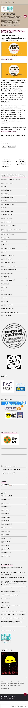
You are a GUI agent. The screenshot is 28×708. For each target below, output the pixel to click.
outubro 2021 (6, 531)
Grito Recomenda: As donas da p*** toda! (12, 588)
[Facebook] (2, 2)
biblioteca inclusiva (8, 204)
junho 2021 (6, 534)
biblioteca (4, 30)
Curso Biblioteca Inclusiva (8, 131)
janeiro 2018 (6, 556)
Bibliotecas (6, 207)
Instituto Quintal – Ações (9, 280)
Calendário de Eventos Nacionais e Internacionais (11, 229)
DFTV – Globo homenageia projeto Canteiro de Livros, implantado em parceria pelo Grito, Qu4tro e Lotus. (14, 582)
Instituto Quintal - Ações (17, 31)
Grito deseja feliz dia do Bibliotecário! (11, 621)
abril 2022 (6, 513)
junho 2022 (6, 510)
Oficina (11, 32)
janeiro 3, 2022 (8, 59)
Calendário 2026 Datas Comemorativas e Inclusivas (11, 567)
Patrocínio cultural (8, 305)
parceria (5, 301)
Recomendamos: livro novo (10, 312)
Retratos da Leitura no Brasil (12, 469)
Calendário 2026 (7, 222)
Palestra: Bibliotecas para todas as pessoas (13, 614)
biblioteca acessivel (15, 30)
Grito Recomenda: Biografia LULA (10, 591)
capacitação (5, 31)
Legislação (4, 32)
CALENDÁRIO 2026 (8, 215)
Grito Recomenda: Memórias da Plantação (12, 618)
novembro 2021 (7, 527)
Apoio (4, 186)
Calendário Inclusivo (8, 234)
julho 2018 (6, 545)
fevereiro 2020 (7, 538)
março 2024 (6, 499)
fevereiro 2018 (7, 552)
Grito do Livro (8, 14)
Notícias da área (7, 294)
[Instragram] (6, 2)
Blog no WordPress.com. (7, 698)
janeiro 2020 (6, 542)
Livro (4, 290)
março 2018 (6, 549)
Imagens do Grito (7, 273)
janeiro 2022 (6, 520)
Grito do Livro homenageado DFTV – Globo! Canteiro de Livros (13, 573)
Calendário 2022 (7, 218)
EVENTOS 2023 (5, 598)
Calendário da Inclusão (9, 225)
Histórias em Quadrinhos (9, 269)
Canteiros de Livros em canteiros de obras (12, 577)
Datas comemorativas (9, 248)
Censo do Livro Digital (10, 473)
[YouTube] (9, 2)
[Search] (13, 2)
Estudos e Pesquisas (8, 255)
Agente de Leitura (8, 183)
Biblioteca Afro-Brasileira (10, 200)
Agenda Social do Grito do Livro (11, 179)
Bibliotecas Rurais (8, 211)
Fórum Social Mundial (9, 262)
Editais (5, 252)
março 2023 (6, 503)
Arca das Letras (7, 190)
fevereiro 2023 (7, 506)
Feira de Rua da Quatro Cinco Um (10, 595)
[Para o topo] (25, 694)
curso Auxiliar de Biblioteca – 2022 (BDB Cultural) (10, 606)
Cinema (5, 241)
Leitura (5, 287)
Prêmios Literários (8, 308)
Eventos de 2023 (7, 259)
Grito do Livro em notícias (10, 266)
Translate (13, 485)
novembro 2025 (7, 495)
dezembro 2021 (7, 524)
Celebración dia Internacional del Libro (11, 611)
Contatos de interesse (9, 245)
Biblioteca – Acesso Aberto (10, 466)
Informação (6, 276)
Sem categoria (7, 315)
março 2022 (6, 517)
